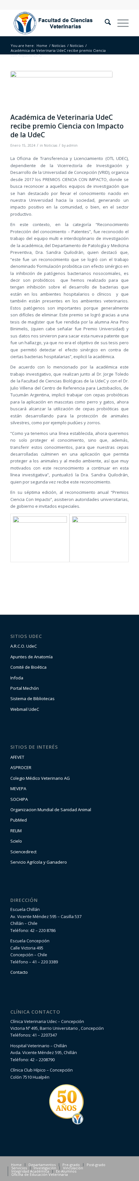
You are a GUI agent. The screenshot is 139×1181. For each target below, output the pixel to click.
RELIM (16, 831)
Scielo (16, 841)
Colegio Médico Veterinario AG (40, 778)
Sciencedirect (23, 852)
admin (72, 145)
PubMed (18, 820)
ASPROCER (20, 767)
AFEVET (17, 757)
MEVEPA (18, 788)
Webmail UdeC (24, 709)
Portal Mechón (24, 688)
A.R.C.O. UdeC (23, 646)
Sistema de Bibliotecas (32, 698)
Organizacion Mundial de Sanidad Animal (50, 809)
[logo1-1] (57, 23)
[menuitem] (104, 23)
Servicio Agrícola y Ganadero (38, 862)
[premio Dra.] (99, 538)
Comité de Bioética (28, 667)
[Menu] (120, 23)
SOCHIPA (19, 799)
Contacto (19, 972)
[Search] (104, 23)
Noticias (50, 145)
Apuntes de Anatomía (31, 657)
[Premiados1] (61, 90)
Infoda (16, 678)
